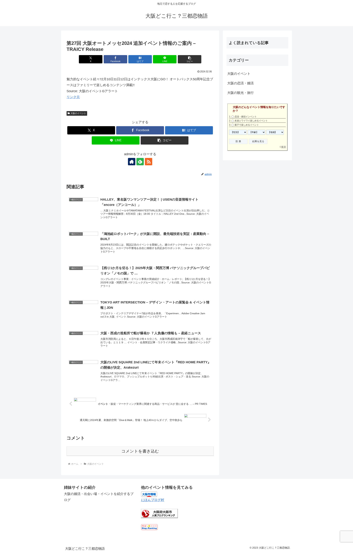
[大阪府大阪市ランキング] (159, 513)
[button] (189, 59)
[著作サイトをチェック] (131, 161)
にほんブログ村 (152, 500)
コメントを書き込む (140, 451)
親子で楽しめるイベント (247, 125)
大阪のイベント (78, 113)
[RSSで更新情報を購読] (148, 161)
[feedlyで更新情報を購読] (140, 161)
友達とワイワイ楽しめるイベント (251, 120)
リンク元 (73, 97)
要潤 (283, 147)
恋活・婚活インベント (246, 116)
